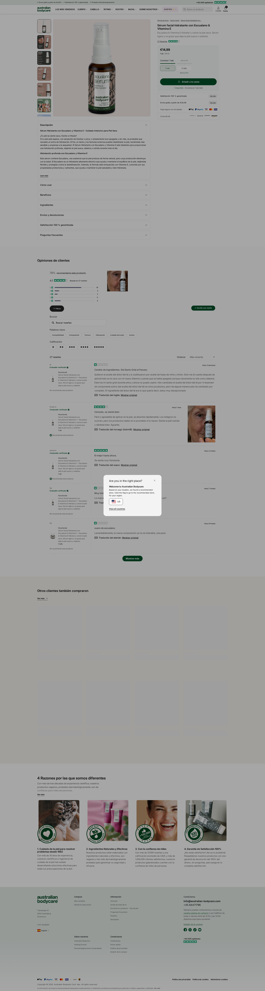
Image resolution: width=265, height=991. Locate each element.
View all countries (117, 509)
